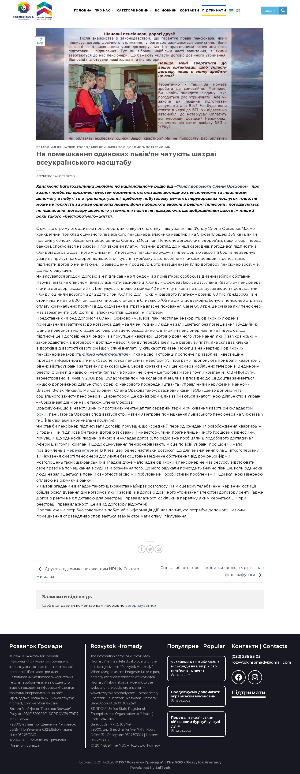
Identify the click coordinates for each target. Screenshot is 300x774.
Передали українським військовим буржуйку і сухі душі (195, 721)
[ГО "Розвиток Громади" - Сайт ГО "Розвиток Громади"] (33, 10)
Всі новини (166, 10)
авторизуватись (141, 605)
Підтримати (214, 10)
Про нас (102, 10)
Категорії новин (132, 10)
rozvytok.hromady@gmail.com (261, 662)
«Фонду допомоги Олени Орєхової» (211, 186)
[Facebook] (239, 677)
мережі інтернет (82, 450)
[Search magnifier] (283, 11)
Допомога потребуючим (148, 147)
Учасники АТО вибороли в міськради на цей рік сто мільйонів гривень (195, 666)
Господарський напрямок (101, 147)
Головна (82, 10)
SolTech (162, 768)
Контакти (189, 10)
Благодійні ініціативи (55, 147)
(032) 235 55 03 (246, 656)
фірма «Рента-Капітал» (107, 354)
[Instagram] (255, 677)
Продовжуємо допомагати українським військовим (195, 694)
